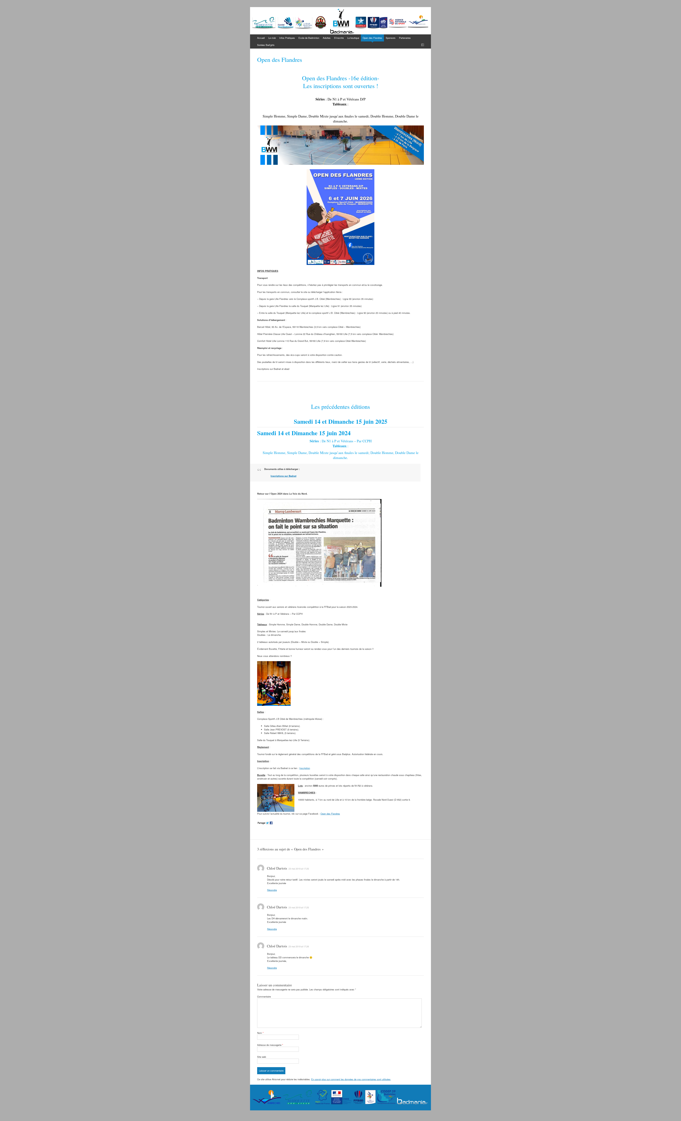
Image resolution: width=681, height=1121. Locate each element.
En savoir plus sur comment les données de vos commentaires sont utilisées (351, 1079)
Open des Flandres (372, 38)
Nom (260, 1033)
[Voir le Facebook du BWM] (423, 44)
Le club (272, 38)
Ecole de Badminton (308, 38)
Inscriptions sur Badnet (283, 476)
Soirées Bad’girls (266, 45)
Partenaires (405, 38)
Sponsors (390, 38)
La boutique (353, 38)
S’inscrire (339, 38)
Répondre (272, 890)
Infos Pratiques (287, 38)
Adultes (327, 38)
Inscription (304, 768)
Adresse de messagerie (270, 1045)
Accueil (261, 38)
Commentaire (264, 996)
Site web (261, 1056)
